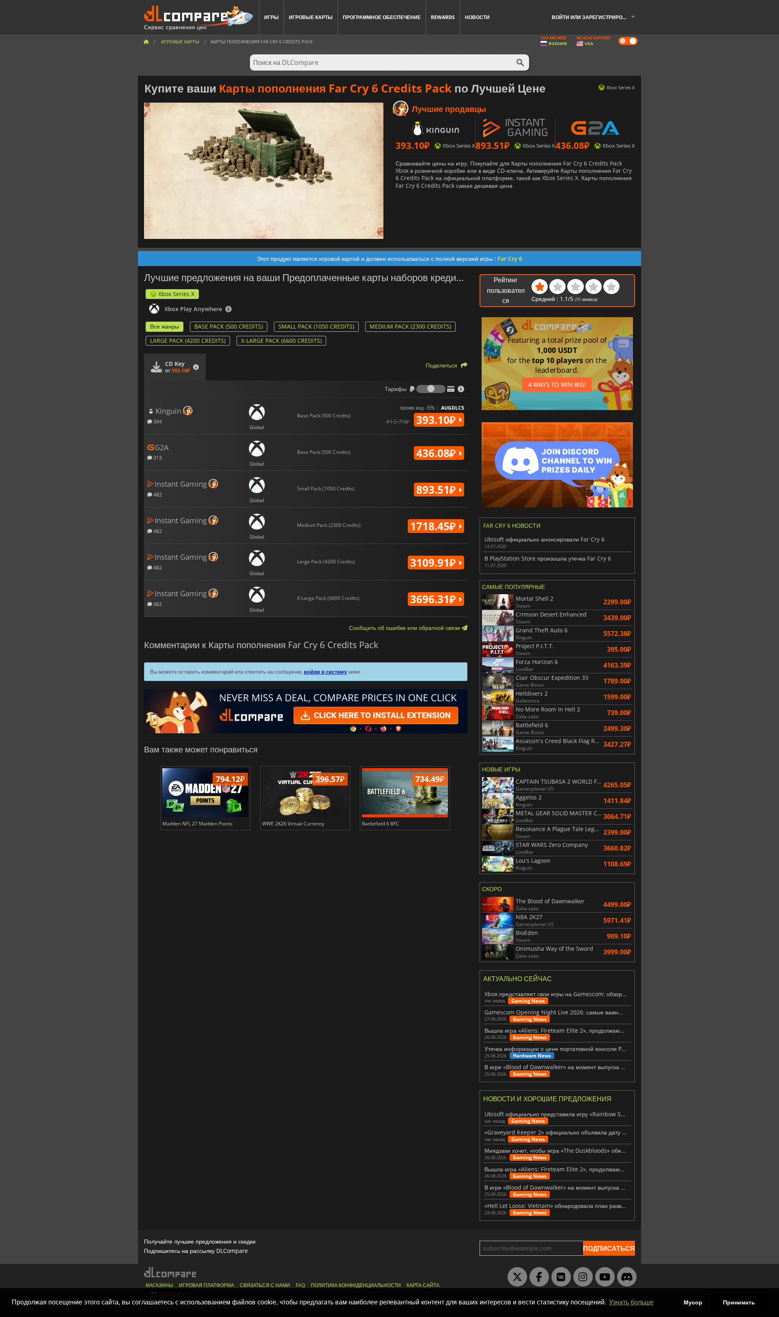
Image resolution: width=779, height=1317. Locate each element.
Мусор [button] (693, 1302)
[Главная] (146, 42)
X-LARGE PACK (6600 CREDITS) (281, 340)
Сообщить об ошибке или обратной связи (405, 628)
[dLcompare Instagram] (581, 1277)
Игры (271, 17)
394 (157, 421)
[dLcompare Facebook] (537, 1277)
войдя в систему (325, 671)
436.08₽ (437, 453)
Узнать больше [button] (631, 1302)
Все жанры (164, 326)
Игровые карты (311, 17)
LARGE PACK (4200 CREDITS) (188, 340)
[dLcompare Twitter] (515, 1277)
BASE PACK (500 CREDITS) (228, 326)
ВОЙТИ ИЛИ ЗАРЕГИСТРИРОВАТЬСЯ (596, 17)
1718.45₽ (434, 526)
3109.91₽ (434, 562)
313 (157, 457)
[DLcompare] (170, 1272)
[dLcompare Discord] (625, 1277)
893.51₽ (437, 489)
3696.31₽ (434, 599)
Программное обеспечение (382, 17)
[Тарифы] (431, 389)
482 (157, 494)
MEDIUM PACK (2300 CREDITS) (410, 326)
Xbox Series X (176, 294)
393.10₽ (437, 420)
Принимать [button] (739, 1302)
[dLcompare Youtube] (603, 1277)
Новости (477, 17)
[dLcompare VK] (559, 1277)
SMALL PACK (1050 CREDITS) (316, 326)
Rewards (443, 17)
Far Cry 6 (509, 258)
